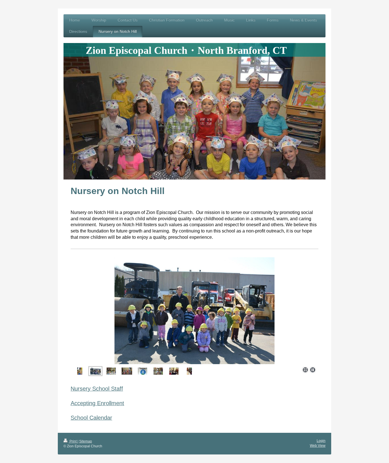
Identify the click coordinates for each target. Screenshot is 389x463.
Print (73, 441)
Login (321, 441)
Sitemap (85, 441)
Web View (317, 446)
